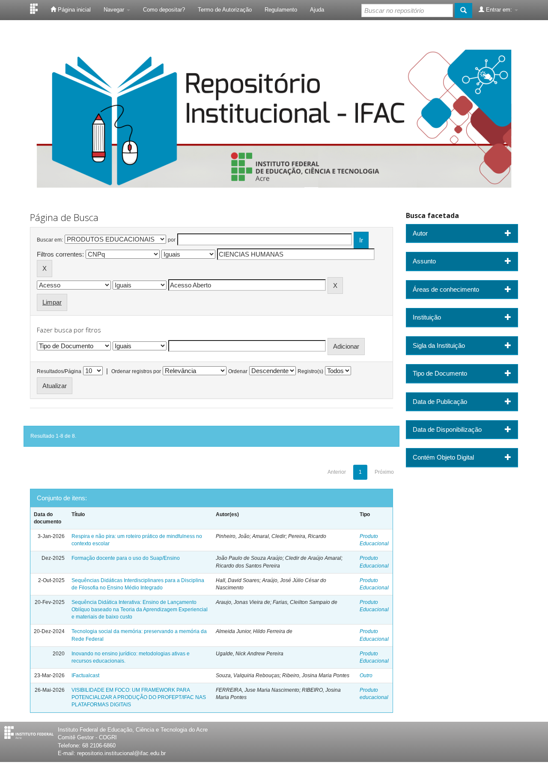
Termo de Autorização (225, 9)
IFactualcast (85, 675)
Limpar (52, 302)
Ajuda (317, 9)
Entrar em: (499, 9)
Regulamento (281, 9)
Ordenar (237, 371)
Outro (366, 675)
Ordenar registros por (136, 371)
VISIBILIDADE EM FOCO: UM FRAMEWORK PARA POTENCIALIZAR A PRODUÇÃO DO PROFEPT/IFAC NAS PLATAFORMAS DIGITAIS (138, 697)
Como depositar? (164, 9)
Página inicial (73, 9)
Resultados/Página (59, 371)
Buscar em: (50, 240)
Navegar (115, 9)
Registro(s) (310, 371)
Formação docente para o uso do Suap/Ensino (125, 558)
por (172, 240)
